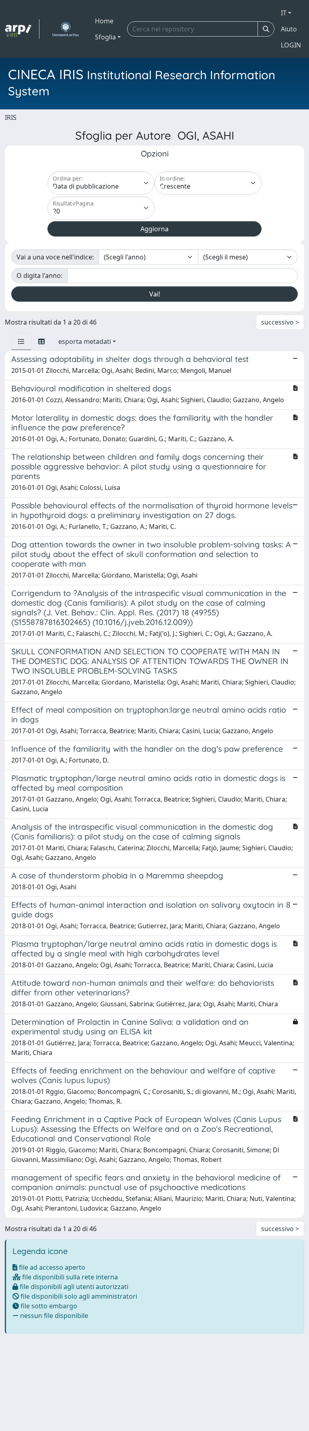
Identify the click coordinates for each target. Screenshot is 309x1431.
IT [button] (283, 12)
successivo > (280, 322)
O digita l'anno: (39, 275)
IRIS (10, 117)
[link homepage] (22, 29)
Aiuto (289, 29)
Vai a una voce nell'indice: (55, 257)
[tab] (21, 341)
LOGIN (291, 45)
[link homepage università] (65, 29)
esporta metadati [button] (84, 341)
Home (104, 20)
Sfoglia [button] (105, 37)
